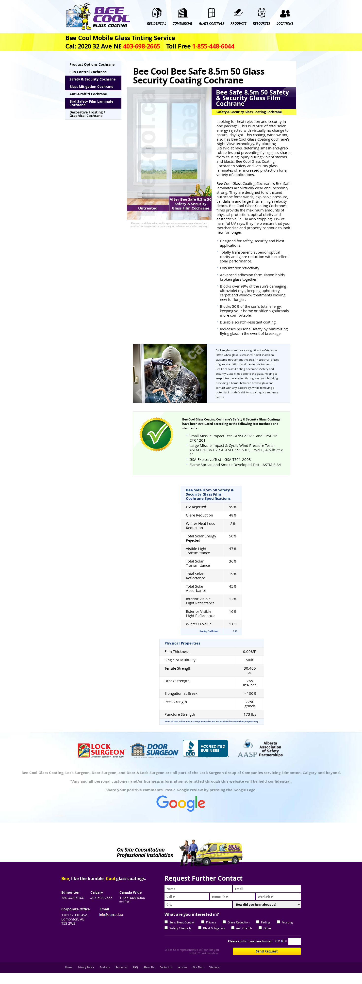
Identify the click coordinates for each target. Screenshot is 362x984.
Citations (214, 967)
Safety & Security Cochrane (92, 79)
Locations (285, 23)
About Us (149, 967)
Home (68, 967)
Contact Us (166, 967)
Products (104, 967)
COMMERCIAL (183, 23)
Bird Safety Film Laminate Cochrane (91, 103)
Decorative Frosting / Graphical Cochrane (87, 114)
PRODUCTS (238, 23)
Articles (182, 967)
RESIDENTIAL (156, 23)
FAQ (135, 967)
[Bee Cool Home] (98, 16)
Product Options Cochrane (92, 64)
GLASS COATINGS (211, 23)
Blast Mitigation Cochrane (91, 86)
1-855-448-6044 (132, 897)
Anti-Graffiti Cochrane (88, 94)
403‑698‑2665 (141, 46)
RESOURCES (261, 23)
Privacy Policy (86, 967)
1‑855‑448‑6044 (213, 46)
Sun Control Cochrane (88, 71)
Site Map (198, 967)
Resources (121, 967)
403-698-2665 (101, 897)
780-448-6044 (72, 897)
